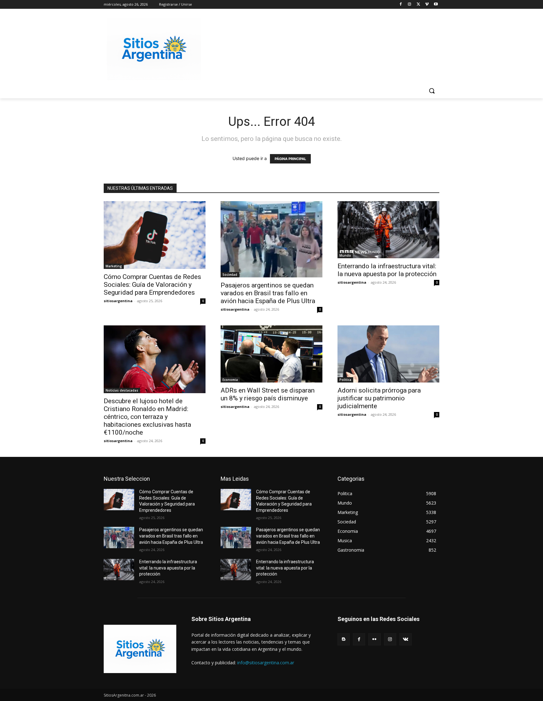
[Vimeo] (427, 4)
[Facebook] (400, 4)
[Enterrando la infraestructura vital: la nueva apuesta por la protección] (388, 229)
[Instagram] (409, 4)
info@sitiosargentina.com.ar (265, 663)
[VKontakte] (405, 639)
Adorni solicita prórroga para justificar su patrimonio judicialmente (379, 398)
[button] (431, 90)
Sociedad (229, 274)
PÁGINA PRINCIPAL (290, 159)
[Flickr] (374, 639)
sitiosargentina (118, 300)
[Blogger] (343, 639)
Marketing (114, 266)
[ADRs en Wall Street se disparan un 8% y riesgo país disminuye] (271, 354)
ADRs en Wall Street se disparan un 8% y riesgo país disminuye (268, 394)
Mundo (345, 255)
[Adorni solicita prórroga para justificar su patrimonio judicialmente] (388, 354)
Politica (345, 379)
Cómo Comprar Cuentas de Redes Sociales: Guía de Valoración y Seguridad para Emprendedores (152, 284)
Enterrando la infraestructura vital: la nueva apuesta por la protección (386, 270)
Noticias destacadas (122, 390)
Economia (230, 379)
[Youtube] (435, 4)
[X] (418, 4)
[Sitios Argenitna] (140, 649)
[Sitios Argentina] (154, 49)
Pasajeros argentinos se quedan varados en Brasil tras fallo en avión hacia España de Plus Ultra (268, 293)
